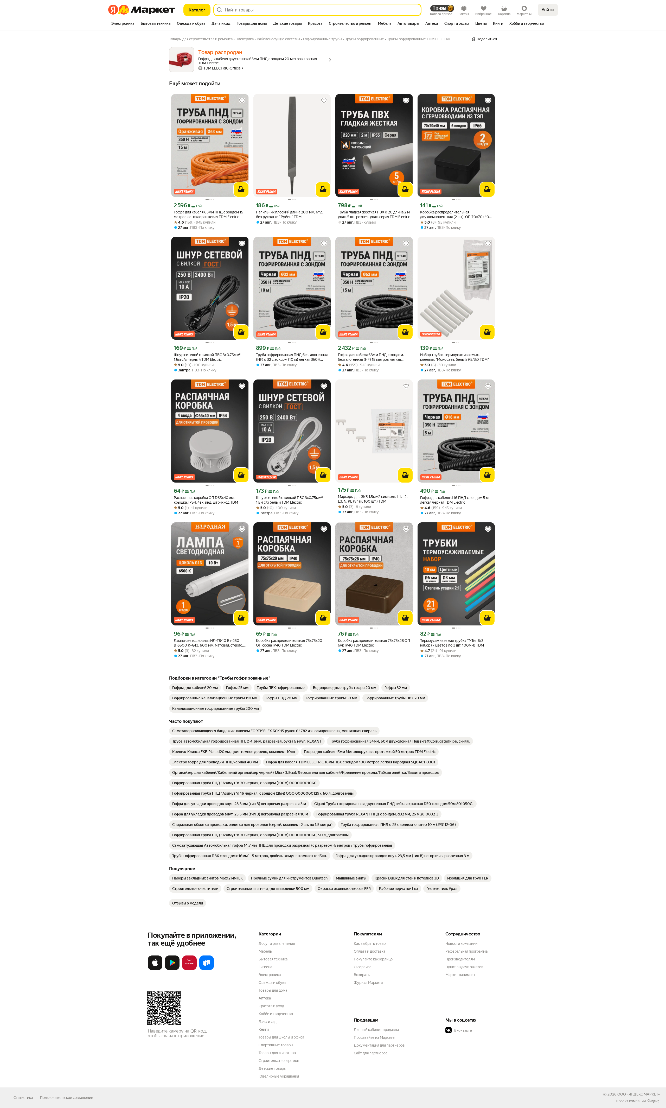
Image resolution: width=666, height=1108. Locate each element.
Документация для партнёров (379, 1045)
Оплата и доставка (369, 951)
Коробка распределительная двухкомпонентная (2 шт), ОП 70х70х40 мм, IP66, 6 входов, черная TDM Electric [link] (454, 214)
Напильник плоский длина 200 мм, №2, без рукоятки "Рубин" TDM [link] (289, 214)
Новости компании (461, 943)
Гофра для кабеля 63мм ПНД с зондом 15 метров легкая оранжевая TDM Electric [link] (208, 214)
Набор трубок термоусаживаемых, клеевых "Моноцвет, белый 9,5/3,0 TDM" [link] (454, 357)
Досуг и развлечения (277, 943)
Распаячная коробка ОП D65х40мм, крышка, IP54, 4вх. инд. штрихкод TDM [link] (206, 500)
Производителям (460, 959)
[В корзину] (241, 189)
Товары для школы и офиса (281, 1037)
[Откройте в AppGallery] (189, 969)
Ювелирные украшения (279, 1076)
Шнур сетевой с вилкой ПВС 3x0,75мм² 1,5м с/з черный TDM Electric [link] (207, 357)
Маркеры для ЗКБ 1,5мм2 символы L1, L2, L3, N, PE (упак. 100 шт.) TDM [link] (372, 499)
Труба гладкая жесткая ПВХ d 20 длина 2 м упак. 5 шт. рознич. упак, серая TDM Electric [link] (374, 214)
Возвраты (362, 975)
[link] (195, 687)
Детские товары (272, 1068)
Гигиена (265, 967)
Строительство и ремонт (280, 1061)
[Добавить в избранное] (242, 100)
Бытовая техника (273, 959)
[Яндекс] (653, 1101)
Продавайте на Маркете (374, 1037)
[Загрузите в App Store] (155, 969)
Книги (264, 1029)
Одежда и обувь (272, 982)
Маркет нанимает (460, 975)
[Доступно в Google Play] (172, 969)
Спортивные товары (276, 1045)
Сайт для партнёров (371, 1053)
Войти (548, 9)
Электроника (270, 975)
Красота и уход (271, 1006)
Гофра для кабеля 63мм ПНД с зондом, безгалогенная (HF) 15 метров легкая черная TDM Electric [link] (371, 357)
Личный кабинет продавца (376, 1030)
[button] (481, 1030)
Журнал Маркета (368, 982)
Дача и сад (268, 1022)
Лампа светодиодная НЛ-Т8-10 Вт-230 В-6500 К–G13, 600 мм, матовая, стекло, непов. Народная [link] (208, 643)
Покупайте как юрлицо (373, 959)
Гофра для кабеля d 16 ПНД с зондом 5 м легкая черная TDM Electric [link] (454, 500)
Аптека (265, 998)
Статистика (23, 1098)
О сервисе (363, 967)
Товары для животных (277, 1053)
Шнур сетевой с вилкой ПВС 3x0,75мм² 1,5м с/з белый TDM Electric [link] (289, 500)
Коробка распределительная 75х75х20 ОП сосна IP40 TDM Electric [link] (289, 642)
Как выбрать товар (370, 943)
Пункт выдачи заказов (464, 967)
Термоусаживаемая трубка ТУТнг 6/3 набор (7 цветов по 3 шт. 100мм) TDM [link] (452, 642)
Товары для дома (273, 990)
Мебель (265, 951)
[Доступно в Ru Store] (206, 969)
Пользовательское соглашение (66, 1098)
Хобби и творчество (276, 1014)
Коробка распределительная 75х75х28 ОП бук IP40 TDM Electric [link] (374, 642)
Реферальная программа (466, 951)
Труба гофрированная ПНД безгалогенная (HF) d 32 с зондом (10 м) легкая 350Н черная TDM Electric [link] (292, 357)
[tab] (123, 24)
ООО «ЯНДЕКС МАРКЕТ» (638, 1094)
